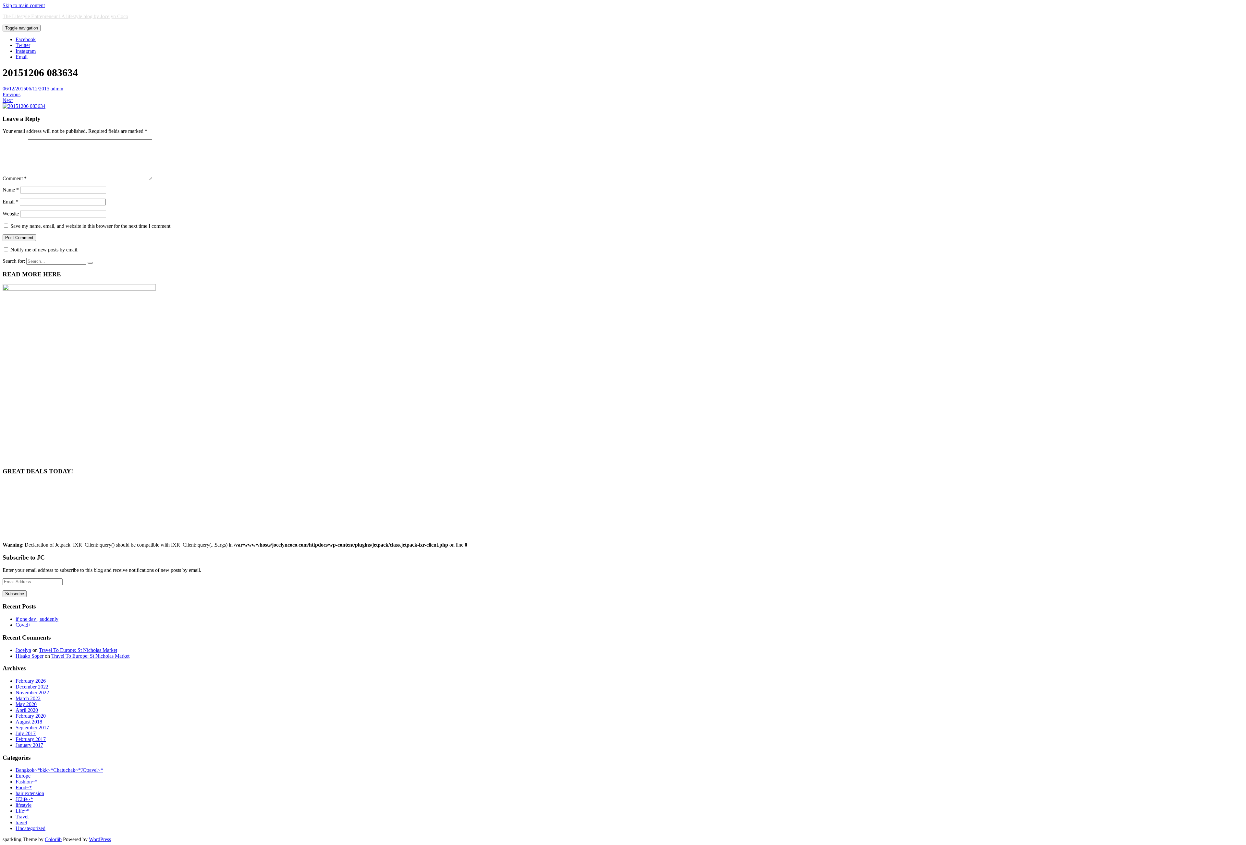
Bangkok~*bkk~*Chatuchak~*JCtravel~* (59, 770)
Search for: (14, 261)
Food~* (24, 787)
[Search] (90, 263)
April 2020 (27, 710)
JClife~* (24, 799)
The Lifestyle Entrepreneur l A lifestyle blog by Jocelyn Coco (65, 16)
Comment (15, 178)
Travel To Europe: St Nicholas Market (78, 650)
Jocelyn (23, 650)
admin (57, 88)
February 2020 (31, 716)
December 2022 (32, 686)
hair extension (30, 793)
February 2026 (31, 681)
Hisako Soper (29, 656)
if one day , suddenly (37, 619)
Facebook (26, 39)
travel (21, 822)
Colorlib (53, 839)
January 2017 (29, 745)
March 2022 (28, 698)
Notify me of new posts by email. (44, 249)
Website (11, 213)
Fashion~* (26, 781)
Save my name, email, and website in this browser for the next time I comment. (91, 226)
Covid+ (23, 625)
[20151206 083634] (24, 106)
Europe (23, 776)
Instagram (26, 51)
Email (22, 57)
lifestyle (23, 805)
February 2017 (31, 739)
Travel (22, 816)
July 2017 (26, 733)
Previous (11, 94)
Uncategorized (30, 828)
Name (11, 189)
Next (8, 100)
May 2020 (26, 704)
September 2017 (32, 727)
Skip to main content (24, 5)
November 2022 (32, 692)
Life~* (23, 811)
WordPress (100, 839)
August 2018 (29, 721)
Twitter (23, 45)
